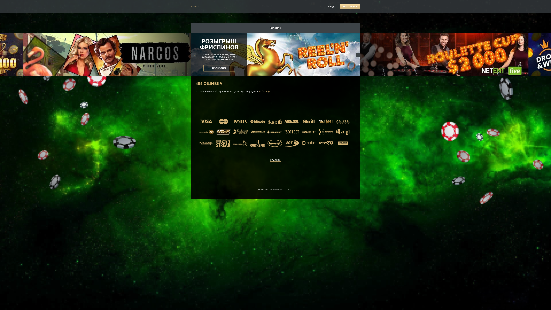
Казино (195, 6)
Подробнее (219, 66)
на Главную (264, 91)
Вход (331, 6)
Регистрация (350, 6)
